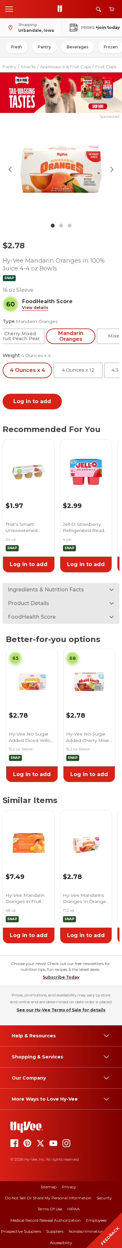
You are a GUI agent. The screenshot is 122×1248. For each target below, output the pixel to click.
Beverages (77, 46)
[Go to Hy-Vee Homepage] (61, 9)
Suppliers (54, 1231)
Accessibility (61, 1242)
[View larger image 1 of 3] (61, 169)
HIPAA (73, 1208)
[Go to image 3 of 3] (69, 225)
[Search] (98, 9)
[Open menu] (9, 9)
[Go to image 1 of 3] (52, 225)
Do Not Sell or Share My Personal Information (48, 1197)
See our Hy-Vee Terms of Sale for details (61, 1009)
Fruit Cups (105, 66)
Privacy (69, 1186)
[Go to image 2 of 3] (61, 225)
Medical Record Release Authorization (45, 1220)
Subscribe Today (61, 977)
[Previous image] (10, 169)
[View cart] (111, 9)
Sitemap (49, 1186)
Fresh (16, 46)
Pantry (44, 46)
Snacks (28, 66)
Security (104, 1197)
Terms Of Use (49, 1208)
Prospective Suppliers (21, 1231)
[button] (35, 307)
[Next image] (112, 169)
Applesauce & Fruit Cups (65, 66)
